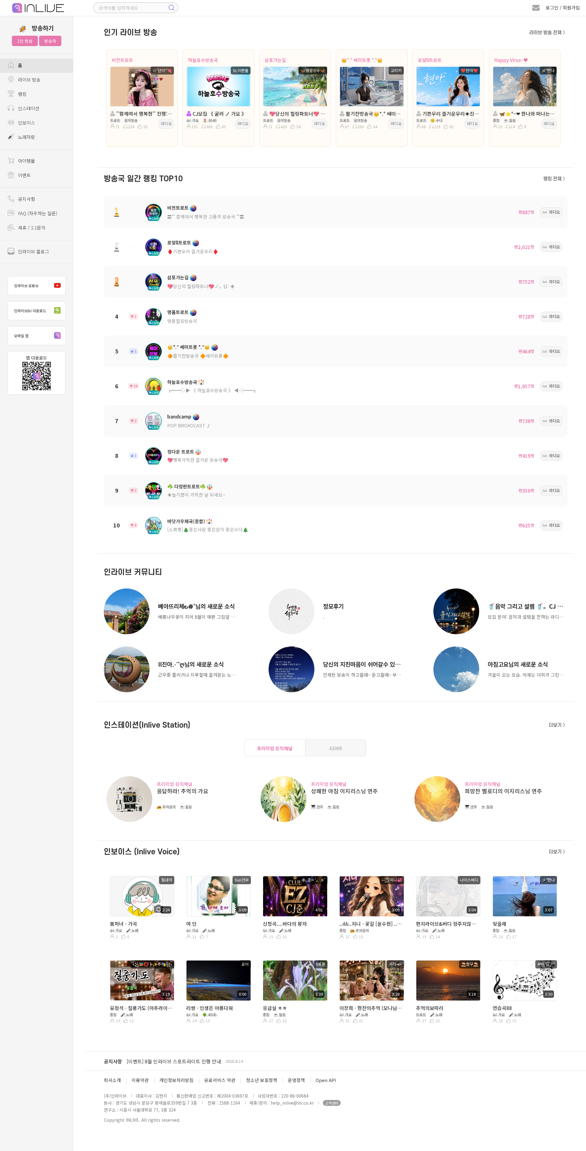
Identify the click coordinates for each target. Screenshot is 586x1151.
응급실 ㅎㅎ (275, 1008)
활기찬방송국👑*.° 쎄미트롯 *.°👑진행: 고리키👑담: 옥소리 (373, 113)
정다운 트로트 (180, 451)
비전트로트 (122, 60)
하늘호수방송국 (203, 60)
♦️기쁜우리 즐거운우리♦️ (193, 251)
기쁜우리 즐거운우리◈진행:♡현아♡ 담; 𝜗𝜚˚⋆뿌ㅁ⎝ (450, 113)
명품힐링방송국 (182, 321)
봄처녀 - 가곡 (123, 923)
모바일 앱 (21, 335)
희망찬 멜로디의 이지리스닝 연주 (503, 791)
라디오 (166, 123)
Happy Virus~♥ (511, 60)
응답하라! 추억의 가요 (182, 791)
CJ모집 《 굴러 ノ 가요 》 (218, 113)
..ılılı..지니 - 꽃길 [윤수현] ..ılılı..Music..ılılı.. (371, 923)
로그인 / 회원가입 (563, 7)
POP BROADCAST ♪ (189, 425)
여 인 (191, 923)
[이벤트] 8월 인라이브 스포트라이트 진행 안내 (174, 1061)
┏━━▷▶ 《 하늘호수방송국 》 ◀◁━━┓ (212, 390)
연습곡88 (502, 1008)
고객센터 (331, 1103)
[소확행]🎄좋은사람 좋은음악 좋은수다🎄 (207, 529)
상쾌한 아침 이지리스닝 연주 (344, 791)
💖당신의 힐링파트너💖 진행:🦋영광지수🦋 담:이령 (297, 113)
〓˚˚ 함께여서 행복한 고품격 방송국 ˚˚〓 (205, 216)
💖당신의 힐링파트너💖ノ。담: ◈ (201, 286)
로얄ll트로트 (430, 60)
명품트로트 (178, 312)
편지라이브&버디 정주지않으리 (447, 923)
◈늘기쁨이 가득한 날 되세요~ (196, 494)
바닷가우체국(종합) (186, 521)
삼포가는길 (275, 60)
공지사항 (113, 1061)
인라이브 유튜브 (26, 285)
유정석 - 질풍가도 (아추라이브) (141, 1008)
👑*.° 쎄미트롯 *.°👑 (362, 60)
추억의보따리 (429, 1008)
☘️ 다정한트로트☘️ (186, 486)
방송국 (50, 41)
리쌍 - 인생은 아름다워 (209, 1008)
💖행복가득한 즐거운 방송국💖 (197, 460)
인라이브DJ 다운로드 (30, 310)
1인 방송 (25, 41)
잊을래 (499, 923)
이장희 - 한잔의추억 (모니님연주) (371, 1008)
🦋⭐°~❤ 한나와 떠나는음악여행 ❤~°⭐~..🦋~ (526, 113)
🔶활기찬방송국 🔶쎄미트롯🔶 (198, 356)
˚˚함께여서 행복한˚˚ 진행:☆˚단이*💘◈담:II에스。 (144, 113)
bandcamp (179, 416)
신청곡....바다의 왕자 (285, 923)
